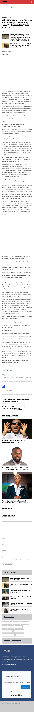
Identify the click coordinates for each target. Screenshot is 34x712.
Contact (4, 709)
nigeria (26, 377)
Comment (4, 520)
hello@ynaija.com (11, 664)
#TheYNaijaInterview (13, 375)
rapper (4, 378)
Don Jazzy (4, 377)
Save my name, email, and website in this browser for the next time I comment (16, 560)
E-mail (3, 544)
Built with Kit (16, 695)
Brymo (25, 375)
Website (4, 550)
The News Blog (18, 631)
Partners (19, 627)
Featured (25, 623)
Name (3, 538)
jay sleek (17, 377)
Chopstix (29, 375)
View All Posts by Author (7, 390)
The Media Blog (7, 631)
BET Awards (21, 375)
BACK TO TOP (7, 706)
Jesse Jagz (21, 377)
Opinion (11, 627)
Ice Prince (12, 377)
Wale (14, 378)
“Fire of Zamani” (5, 375)
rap (2, 378)
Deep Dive (16, 623)
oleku (29, 377)
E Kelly (8, 377)
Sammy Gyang (9, 378)
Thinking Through (8, 634)
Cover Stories (7, 623)
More (3, 374)
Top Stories (19, 634)
